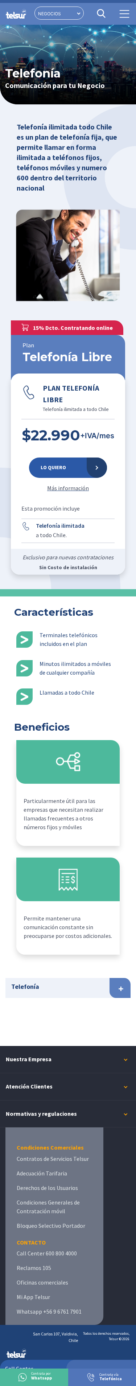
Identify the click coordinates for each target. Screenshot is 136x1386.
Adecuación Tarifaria (42, 1173)
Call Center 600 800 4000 (47, 1253)
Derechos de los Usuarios (47, 1187)
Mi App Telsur (33, 1297)
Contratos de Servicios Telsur (53, 1158)
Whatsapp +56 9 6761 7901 (49, 1311)
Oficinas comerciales (42, 1282)
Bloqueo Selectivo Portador (51, 1225)
